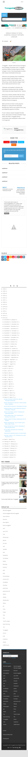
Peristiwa (5, 585)
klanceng (5, 564)
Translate (13, 657)
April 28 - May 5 (8, 381)
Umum (4, 633)
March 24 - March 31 (9, 393)
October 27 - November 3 (10, 339)
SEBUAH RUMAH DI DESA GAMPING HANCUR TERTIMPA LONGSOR (15, 409)
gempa (4, 540)
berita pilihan (6, 522)
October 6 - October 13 (9, 346)
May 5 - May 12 (8, 379)
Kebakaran (5, 555)
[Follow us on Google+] (8, 257)
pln (3, 606)
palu (4, 570)
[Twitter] (14, 747)
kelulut (4, 561)
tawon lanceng (6, 624)
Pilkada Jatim (6, 600)
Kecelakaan (5, 558)
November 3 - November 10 (11, 337)
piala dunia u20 (6, 591)
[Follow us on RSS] (10, 257)
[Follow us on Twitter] (5, 257)
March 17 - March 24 (9, 395)
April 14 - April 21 (8, 386)
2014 (4, 315)
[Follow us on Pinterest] (21, 257)
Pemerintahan (6, 576)
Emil (4, 534)
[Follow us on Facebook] (2, 257)
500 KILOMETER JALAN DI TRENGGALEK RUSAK (15, 406)
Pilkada (4, 597)
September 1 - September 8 (10, 357)
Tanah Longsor (6, 621)
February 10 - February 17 (10, 446)
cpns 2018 (5, 531)
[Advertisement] (10, 273)
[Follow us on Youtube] (13, 257)
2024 (4, 293)
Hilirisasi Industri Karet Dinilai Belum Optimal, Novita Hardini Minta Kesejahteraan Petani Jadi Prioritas (9, 491)
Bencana (5, 519)
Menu (5, 15)
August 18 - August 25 (9, 361)
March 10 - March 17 (9, 397)
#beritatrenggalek (7, 510)
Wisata (4, 642)
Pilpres (4, 603)
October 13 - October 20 (10, 344)
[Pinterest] (15, 747)
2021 (4, 300)
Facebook (14, 142)
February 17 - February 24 (10, 444)
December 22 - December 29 (11, 322)
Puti (4, 618)
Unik (4, 636)
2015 (4, 313)
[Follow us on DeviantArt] (18, 257)
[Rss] (8, 747)
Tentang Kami (6, 738)
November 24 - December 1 (11, 330)
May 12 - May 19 (8, 377)
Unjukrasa (5, 639)
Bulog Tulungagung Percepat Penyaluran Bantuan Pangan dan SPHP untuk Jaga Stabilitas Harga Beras (9, 468)
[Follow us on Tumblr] (2, 259)
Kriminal (5, 567)
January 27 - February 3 (9, 450)
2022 (4, 297)
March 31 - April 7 (8, 390)
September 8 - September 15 (11, 355)
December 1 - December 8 (10, 328)
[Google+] (10, 747)
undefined (4, 168)
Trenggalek (5, 630)
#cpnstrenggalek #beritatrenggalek (11, 513)
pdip (4, 573)
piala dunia (5, 588)
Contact (4, 730)
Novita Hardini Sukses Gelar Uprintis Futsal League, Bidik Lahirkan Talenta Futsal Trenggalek (9, 476)
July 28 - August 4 (8, 366)
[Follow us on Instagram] (24, 257)
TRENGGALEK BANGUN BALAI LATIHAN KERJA (15, 433)
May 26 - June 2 (8, 373)
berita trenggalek (7, 525)
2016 (4, 311)
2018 (4, 306)
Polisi (4, 609)
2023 (4, 295)
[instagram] (19, 747)
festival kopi (5, 537)
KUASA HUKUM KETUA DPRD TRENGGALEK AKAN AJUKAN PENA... (14, 426)
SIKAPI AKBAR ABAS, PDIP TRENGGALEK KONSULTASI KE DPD (13, 416)
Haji (4, 546)
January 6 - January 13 (9, 457)
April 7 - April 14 (8, 388)
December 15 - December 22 (11, 324)
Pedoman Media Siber (8, 734)
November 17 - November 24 (11, 333)
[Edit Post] (10, 41)
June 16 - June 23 (8, 368)
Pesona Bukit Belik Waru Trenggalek (9, 499)
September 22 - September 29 (11, 350)
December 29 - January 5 (10, 319)
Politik (4, 612)
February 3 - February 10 (10, 448)
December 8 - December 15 (11, 326)
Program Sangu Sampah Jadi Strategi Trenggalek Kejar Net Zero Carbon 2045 (10, 484)
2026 (4, 289)
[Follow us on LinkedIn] (5, 259)
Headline (5, 549)
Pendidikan (5, 582)
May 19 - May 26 (8, 375)
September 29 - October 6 (10, 348)
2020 (4, 302)
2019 (4, 304)
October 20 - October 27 (10, 341)
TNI (4, 627)
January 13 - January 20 (9, 455)
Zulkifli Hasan (6, 645)
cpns (4, 528)
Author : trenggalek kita (18, 129)
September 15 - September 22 (11, 353)
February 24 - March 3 (9, 441)
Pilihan (4, 594)
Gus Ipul (5, 543)
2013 (4, 317)
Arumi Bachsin (6, 516)
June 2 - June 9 (7, 370)
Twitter (21, 142)
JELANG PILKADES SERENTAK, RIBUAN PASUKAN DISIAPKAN (13, 399)
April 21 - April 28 (8, 384)
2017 (4, 308)
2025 (4, 291)
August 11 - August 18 (9, 364)
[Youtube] (17, 747)
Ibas (4, 552)
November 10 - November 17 (11, 335)
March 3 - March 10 (9, 439)
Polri (4, 615)
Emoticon (6, 213)
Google (7, 142)
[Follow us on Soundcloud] (8, 259)
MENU (22, 1)
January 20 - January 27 (9, 452)
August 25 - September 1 (10, 359)
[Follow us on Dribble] (16, 257)
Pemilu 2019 (6, 579)
